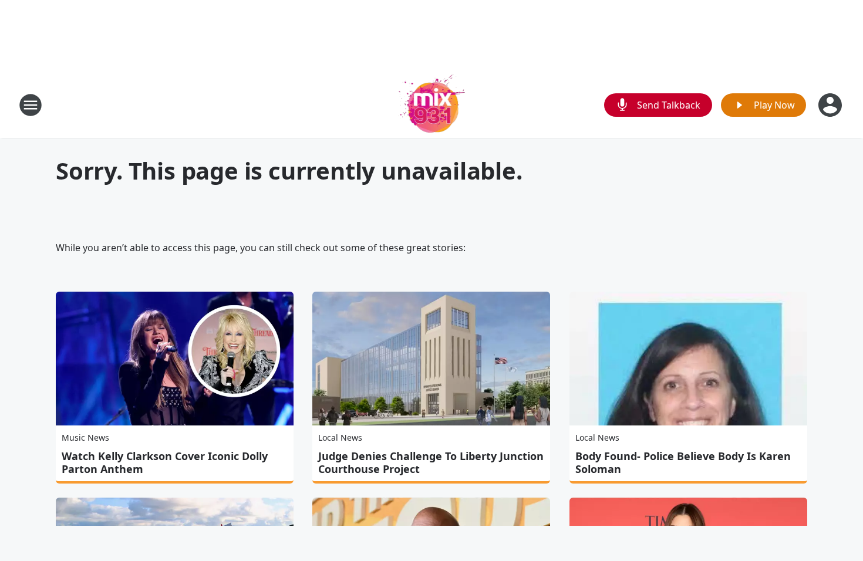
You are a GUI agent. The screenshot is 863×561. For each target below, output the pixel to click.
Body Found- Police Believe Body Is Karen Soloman (683, 462)
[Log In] (831, 105)
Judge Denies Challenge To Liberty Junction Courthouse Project (431, 462)
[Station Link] (432, 105)
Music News (85, 437)
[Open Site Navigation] (30, 105)
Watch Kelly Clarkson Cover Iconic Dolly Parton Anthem (165, 462)
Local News (340, 437)
